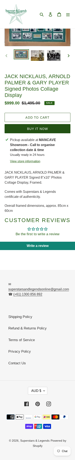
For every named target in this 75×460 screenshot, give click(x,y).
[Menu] (68, 14)
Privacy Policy (19, 351)
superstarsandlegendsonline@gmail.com (38, 289)
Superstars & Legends (35, 440)
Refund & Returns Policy (27, 328)
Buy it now (37, 129)
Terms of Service (21, 340)
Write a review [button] (38, 246)
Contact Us (17, 363)
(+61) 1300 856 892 (27, 294)
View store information (25, 161)
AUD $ (36, 391)
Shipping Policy (20, 317)
